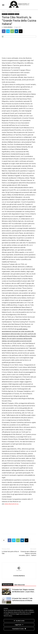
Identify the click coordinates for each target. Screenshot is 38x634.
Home (3, 11)
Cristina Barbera (8, 27)
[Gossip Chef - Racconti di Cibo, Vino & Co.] (19, 4)
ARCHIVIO (9, 11)
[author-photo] (19, 573)
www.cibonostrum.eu (11, 504)
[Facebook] (4, 31)
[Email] (21, 31)
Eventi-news (17, 11)
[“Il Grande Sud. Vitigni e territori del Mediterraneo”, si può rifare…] (6, 592)
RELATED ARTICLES (7, 585)
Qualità (17, 14)
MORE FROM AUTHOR (19, 585)
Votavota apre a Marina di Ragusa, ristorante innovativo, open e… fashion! (27, 554)
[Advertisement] (19, 519)
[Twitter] (8, 31)
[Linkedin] (16, 31)
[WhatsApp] (12, 31)
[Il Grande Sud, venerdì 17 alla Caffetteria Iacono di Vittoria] (6, 600)
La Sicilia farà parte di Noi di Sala (10, 552)
